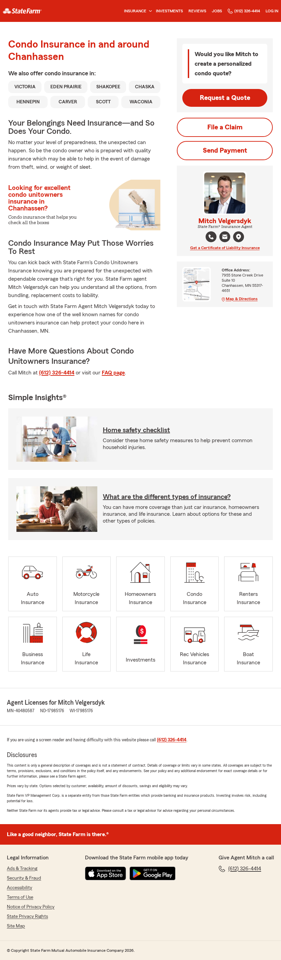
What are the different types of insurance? (167, 497)
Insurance (135, 11)
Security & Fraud (24, 878)
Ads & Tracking (22, 868)
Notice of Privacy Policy (30, 907)
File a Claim (225, 127)
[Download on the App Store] (105, 873)
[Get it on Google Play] (152, 873)
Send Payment (225, 150)
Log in (272, 11)
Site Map (16, 926)
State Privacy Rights (27, 916)
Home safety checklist (136, 430)
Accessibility (19, 887)
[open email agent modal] (224, 237)
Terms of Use (20, 897)
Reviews (197, 11)
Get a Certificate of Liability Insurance (225, 248)
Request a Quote (225, 97)
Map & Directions (242, 299)
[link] (22, 10)
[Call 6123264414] (211, 236)
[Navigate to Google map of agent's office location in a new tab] (238, 236)
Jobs (217, 11)
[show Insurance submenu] (149, 11)
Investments (169, 11)
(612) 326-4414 (247, 11)
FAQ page (113, 372)
